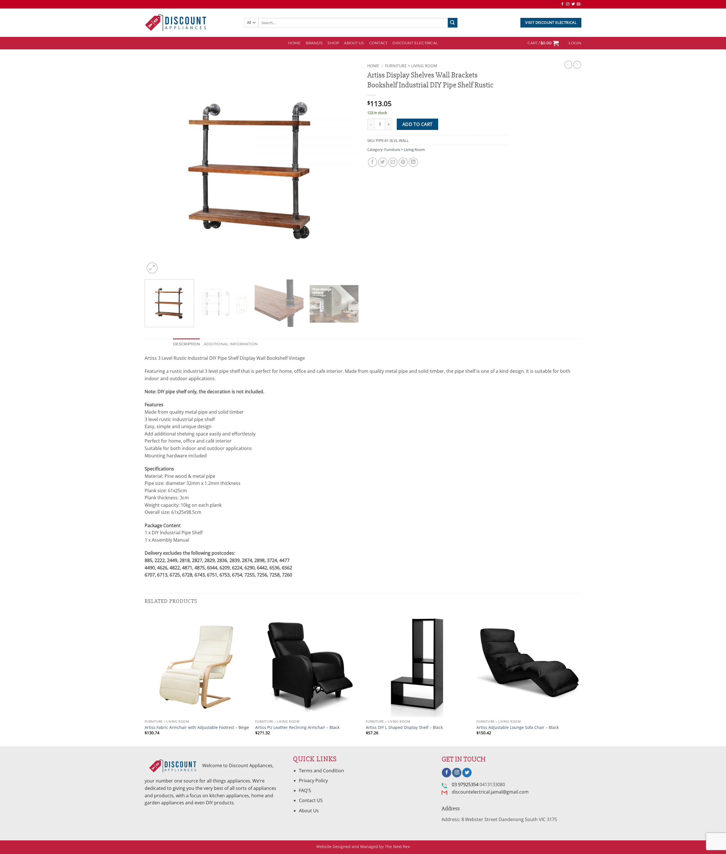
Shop (333, 43)
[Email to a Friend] (393, 162)
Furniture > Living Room (411, 65)
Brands (314, 43)
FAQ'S (305, 790)
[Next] (347, 167)
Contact (378, 43)
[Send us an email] (578, 4)
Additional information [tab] (231, 344)
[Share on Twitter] (382, 162)
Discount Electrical (415, 43)
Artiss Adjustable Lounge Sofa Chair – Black (517, 727)
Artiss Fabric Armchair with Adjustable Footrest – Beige (197, 727)
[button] (543, 43)
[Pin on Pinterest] (403, 162)
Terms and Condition (322, 770)
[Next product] (568, 65)
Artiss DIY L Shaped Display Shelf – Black (404, 727)
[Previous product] (577, 65)
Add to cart (417, 124)
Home (373, 65)
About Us (354, 43)
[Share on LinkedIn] (413, 162)
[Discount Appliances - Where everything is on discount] (176, 23)
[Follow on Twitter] (573, 4)
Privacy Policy (313, 780)
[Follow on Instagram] (567, 4)
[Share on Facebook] (372, 162)
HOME (294, 43)
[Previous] (156, 167)
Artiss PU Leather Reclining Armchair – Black (297, 727)
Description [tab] (186, 344)
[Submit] (452, 23)
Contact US (311, 800)
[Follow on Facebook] (562, 4)
